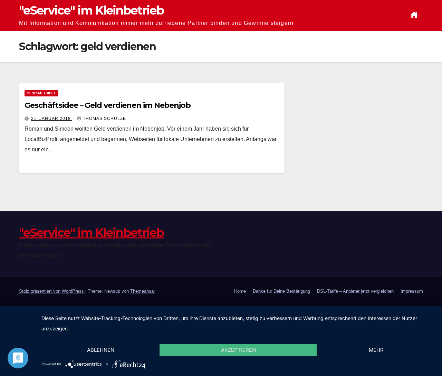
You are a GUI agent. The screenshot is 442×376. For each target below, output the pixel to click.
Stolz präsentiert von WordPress (52, 291)
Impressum (412, 291)
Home (240, 291)
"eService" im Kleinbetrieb (91, 10)
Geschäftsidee (41, 93)
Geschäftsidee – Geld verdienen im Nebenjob (108, 105)
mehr (376, 350)
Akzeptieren (238, 350)
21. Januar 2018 (51, 118)
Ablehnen (100, 350)
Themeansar (142, 291)
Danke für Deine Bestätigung (281, 291)
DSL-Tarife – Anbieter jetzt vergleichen (355, 291)
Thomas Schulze (104, 118)
